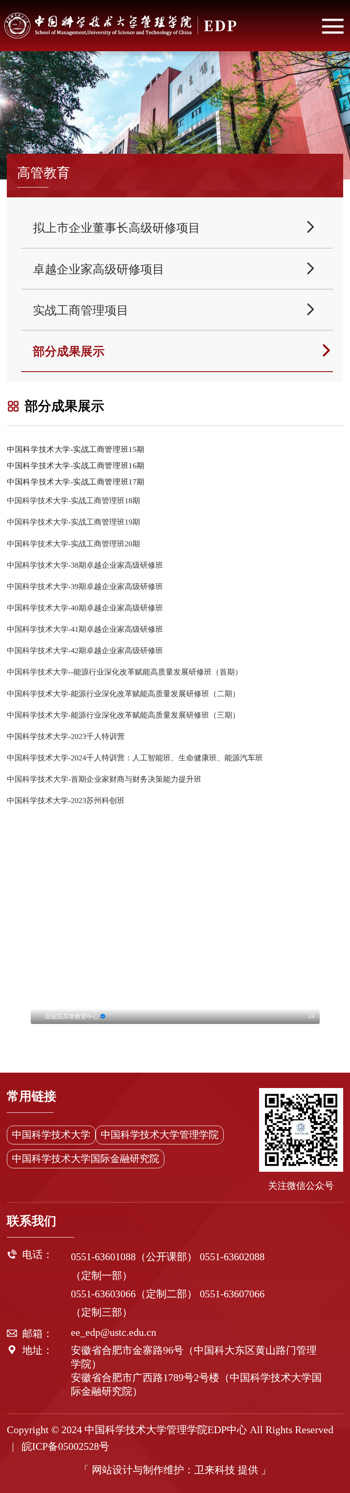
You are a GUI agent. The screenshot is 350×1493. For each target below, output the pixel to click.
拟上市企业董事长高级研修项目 (175, 227)
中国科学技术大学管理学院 (160, 1134)
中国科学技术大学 (51, 1134)
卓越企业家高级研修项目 (175, 269)
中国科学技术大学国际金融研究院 (85, 1158)
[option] (175, 942)
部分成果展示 (183, 351)
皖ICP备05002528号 (65, 1446)
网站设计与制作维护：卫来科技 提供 (175, 1469)
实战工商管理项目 (175, 310)
